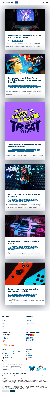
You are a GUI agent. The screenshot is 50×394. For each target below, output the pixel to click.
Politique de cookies (30, 322)
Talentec (21, 151)
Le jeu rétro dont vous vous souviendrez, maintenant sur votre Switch (23, 290)
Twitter (29, 353)
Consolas (23, 85)
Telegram (30, 355)
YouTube (30, 359)
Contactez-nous (29, 325)
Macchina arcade (21, 87)
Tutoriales (29, 151)
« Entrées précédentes (9, 310)
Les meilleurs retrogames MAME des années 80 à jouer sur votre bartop (24, 36)
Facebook (30, 351)
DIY (16, 86)
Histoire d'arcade (24, 86)
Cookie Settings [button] (5, 391)
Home (3, 322)
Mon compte (4, 319)
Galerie (3, 325)
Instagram (30, 357)
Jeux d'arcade (17, 40)
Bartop (15, 85)
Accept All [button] (12, 391)
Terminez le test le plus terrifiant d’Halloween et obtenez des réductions (24, 146)
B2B (3, 326)
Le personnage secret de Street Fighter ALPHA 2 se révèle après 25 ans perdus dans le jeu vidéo (24, 80)
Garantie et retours (30, 323)
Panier (3, 320)
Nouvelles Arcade (35, 87)
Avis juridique (29, 319)
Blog (3, 323)
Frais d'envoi (28, 320)
